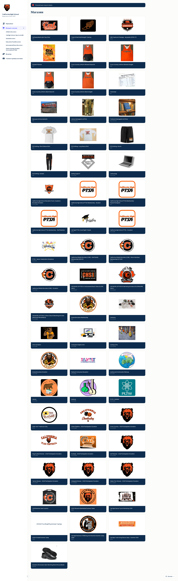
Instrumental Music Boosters (14, 45)
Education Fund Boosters (13, 42)
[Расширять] (23, 28)
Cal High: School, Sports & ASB (14, 35)
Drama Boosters (10, 38)
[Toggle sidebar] (27, 576)
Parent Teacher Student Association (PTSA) (13, 49)
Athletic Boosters (11, 32)
